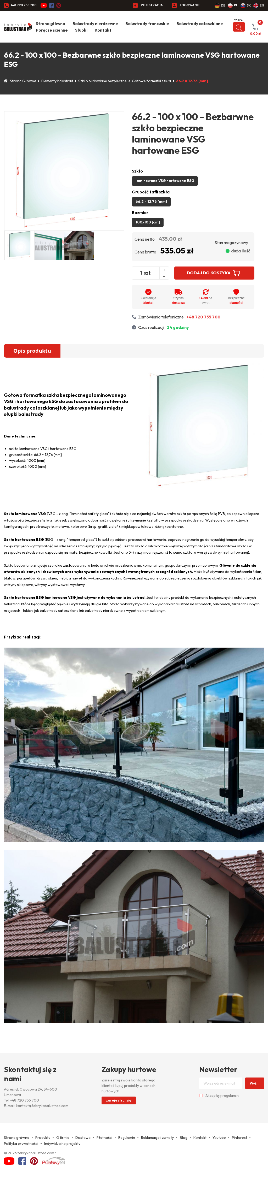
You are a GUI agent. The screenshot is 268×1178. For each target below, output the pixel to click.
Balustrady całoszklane (199, 23)
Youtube (219, 1137)
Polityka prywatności (21, 1143)
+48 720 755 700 (23, 5)
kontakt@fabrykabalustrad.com (42, 1105)
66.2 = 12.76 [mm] (192, 81)
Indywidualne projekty (62, 1143)
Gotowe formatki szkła (151, 81)
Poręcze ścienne (52, 30)
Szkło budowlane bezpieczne (102, 81)
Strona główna (50, 23)
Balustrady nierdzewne (95, 23)
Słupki (81, 30)
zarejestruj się (118, 1100)
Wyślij (255, 1083)
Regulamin (126, 1137)
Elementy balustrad (57, 81)
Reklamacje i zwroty (157, 1137)
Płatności (104, 1137)
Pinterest (239, 1137)
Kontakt (103, 30)
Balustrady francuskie (147, 23)
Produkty (42, 1137)
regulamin (230, 1095)
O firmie (62, 1137)
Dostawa (83, 1137)
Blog (183, 1137)
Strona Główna (23, 81)
